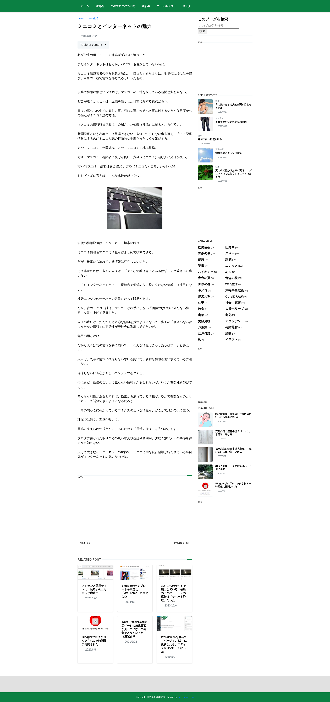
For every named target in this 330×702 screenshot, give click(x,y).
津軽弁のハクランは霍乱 (228, 153)
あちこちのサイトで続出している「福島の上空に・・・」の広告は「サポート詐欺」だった (173, 593)
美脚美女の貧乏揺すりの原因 (231, 121)
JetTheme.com (186, 697)
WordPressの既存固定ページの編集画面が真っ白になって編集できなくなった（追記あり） (134, 629)
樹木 (217, 167)
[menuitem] (85, 6)
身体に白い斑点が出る (210, 139)
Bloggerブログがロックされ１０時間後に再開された (94, 641)
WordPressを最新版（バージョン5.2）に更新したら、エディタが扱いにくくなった (174, 644)
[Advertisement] (135, 506)
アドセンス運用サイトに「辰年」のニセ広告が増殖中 (94, 589)
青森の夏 (219, 149)
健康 (217, 101)
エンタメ (219, 118)
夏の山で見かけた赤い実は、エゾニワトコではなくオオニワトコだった (233, 173)
